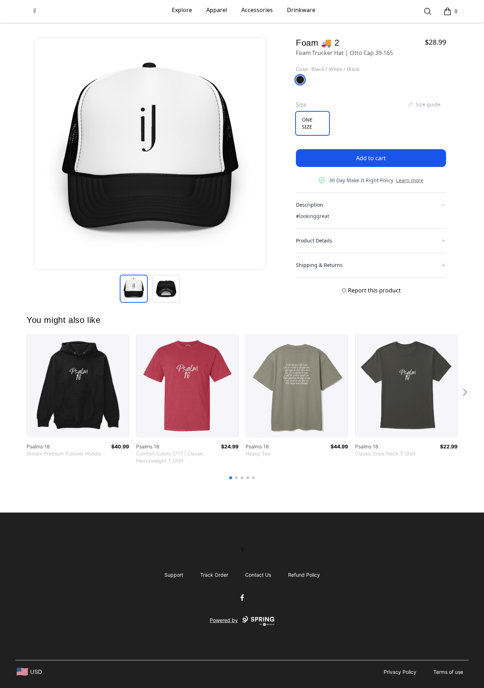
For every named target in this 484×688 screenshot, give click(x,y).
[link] (78, 386)
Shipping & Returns (319, 265)
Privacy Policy (400, 672)
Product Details (314, 240)
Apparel (216, 10)
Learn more (409, 180)
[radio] (312, 123)
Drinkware (301, 10)
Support (173, 575)
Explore (182, 10)
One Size (307, 123)
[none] (423, 104)
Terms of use (448, 672)
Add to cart (371, 158)
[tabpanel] (150, 153)
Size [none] (301, 104)
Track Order (214, 575)
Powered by (224, 620)
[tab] (133, 288)
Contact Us (258, 575)
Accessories (257, 10)
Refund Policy (304, 575)
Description (309, 204)
